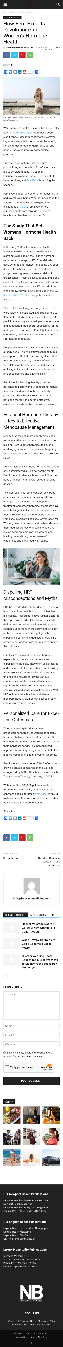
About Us (17, 1333)
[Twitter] (14, 55)
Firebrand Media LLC (39, 1324)
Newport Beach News (25, 1337)
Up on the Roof (11, 858)
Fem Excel (41, 793)
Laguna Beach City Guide (17, 1235)
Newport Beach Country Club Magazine (25, 1207)
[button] (5, 4)
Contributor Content (21, 12)
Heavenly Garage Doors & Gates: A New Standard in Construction (38, 927)
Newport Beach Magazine (17, 1204)
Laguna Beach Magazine (17, 1231)
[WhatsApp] (30, 55)
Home (6, 12)
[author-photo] (32, 893)
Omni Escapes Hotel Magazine (20, 1266)
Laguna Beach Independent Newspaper (25, 1228)
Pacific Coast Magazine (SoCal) (20, 1263)
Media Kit (42, 1333)
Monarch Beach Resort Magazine (21, 1259)
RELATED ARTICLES (15, 915)
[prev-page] (5, 976)
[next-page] (11, 976)
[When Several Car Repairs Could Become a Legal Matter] (11, 944)
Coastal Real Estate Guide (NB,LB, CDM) (25, 1211)
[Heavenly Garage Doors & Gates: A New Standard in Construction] (11, 928)
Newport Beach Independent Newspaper (26, 1200)
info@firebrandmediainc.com (20, 47)
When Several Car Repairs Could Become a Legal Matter (38, 943)
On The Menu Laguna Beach (19, 1238)
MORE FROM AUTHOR (42, 915)
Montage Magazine (14, 1256)
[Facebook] (6, 55)
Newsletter (43, 1337)
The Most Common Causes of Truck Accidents (49, 862)
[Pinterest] (22, 55)
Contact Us (30, 1333)
